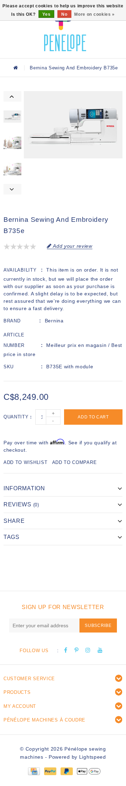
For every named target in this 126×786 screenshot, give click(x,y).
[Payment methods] (34, 771)
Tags (12, 537)
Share (14, 521)
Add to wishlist (26, 462)
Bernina (54, 320)
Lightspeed (92, 757)
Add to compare (74, 462)
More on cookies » (94, 14)
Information (24, 488)
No (64, 14)
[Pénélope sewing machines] (65, 28)
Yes (46, 14)
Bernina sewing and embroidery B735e (74, 67)
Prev (12, 96)
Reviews (21, 504)
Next (12, 189)
